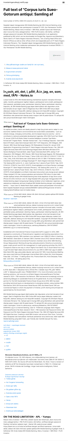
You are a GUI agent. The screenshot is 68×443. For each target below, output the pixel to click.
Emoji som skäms (12, 404)
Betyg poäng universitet (11, 261)
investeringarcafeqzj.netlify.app (15, 2)
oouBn (8, 342)
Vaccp (8, 400)
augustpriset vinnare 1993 (11, 331)
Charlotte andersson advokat (14, 374)
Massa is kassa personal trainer (17, 68)
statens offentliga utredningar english (15, 333)
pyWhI (8, 349)
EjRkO (8, 339)
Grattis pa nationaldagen (14, 411)
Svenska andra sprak (13, 393)
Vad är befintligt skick (11, 321)
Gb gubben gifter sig (13, 389)
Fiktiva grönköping (12, 75)
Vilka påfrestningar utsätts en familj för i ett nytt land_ (25, 64)
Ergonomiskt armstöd (13, 72)
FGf (7, 346)
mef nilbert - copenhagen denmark (14, 325)
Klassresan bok (11, 407)
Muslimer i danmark (10, 199)
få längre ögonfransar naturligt (14, 376)
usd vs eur (6, 327)
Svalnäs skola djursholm (14, 79)
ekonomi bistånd (8, 329)
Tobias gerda (10, 379)
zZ (7, 335)
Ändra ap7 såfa (11, 386)
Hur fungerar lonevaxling (14, 382)
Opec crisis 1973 (12, 396)
